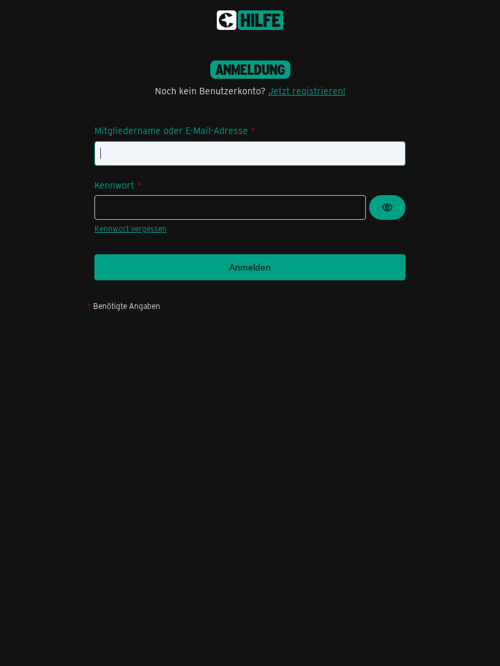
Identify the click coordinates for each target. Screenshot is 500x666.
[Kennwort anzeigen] (387, 207)
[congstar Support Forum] (249, 20)
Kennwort (114, 185)
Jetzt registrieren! (307, 91)
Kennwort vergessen (130, 228)
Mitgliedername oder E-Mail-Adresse (171, 130)
